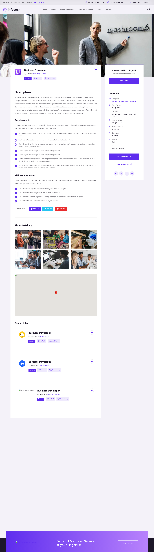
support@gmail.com (119, 2)
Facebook (35, 208)
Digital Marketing (66, 9)
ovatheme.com (123, 156)
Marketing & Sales (39, 73)
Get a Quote (38, 2)
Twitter (49, 208)
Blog (99, 9)
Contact (108, 9)
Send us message (123, 164)
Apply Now (124, 80)
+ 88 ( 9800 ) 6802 (140, 2)
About (53, 9)
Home (45, 9)
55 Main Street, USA (96, 2)
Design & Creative (53, 394)
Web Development (86, 9)
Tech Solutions (44, 336)
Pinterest (62, 208)
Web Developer (130, 101)
